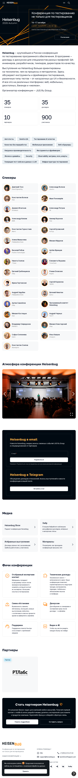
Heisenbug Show (12, 525)
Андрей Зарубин (18, 292)
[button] (39, 394)
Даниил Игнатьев (19, 208)
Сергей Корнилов (56, 282)
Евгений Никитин (56, 292)
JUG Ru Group (43, 90)
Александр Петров (57, 208)
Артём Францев (55, 250)
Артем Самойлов (19, 303)
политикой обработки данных (34, 766)
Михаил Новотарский (58, 324)
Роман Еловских (56, 271)
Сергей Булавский (56, 229)
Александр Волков (57, 187)
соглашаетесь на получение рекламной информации (45, 464)
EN (64, 3)
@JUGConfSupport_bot (68, 757)
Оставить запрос (56, 722)
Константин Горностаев (21, 229)
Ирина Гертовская (19, 283)
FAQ (41, 753)
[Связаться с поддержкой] (74, 773)
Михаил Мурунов (56, 241)
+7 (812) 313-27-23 (66, 753)
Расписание (65, 37)
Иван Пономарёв (56, 199)
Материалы (48, 541)
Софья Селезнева (19, 335)
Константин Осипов (20, 345)
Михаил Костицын (19, 313)
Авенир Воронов (56, 219)
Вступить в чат (39, 489)
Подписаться (39, 460)
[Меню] (4, 3)
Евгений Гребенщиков (21, 271)
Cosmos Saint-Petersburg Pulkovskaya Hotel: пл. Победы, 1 (49, 29)
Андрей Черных (55, 313)
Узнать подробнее (22, 722)
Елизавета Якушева (57, 261)
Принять (26, 771)
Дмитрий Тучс (17, 187)
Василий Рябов (18, 250)
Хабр (45, 523)
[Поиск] (69, 3)
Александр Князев (19, 219)
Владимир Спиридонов (21, 324)
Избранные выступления (17, 541)
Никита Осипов (18, 261)
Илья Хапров (54, 335)
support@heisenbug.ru (47, 757)
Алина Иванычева (19, 240)
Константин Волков (20, 197)
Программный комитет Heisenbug (58, 304)
